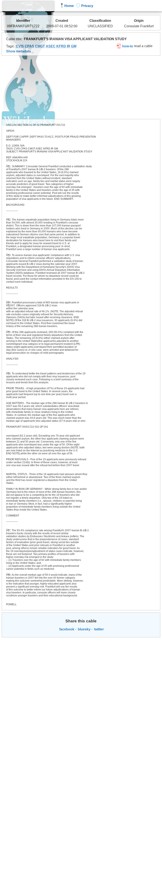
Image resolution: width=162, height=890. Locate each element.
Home (69, 6)
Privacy (87, 6)
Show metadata (18, 51)
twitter (98, 629)
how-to (127, 46)
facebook (66, 629)
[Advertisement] (81, 87)
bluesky (83, 629)
